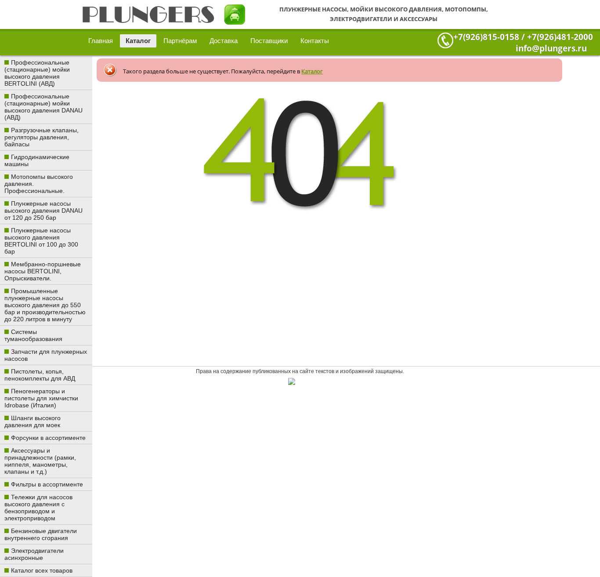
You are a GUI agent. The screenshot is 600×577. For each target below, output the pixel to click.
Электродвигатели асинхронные (34, 554)
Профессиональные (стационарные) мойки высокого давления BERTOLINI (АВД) (37, 73)
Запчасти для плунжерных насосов (45, 355)
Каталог (138, 40)
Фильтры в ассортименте (47, 484)
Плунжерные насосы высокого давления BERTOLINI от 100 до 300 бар (41, 241)
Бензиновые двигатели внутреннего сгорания (40, 534)
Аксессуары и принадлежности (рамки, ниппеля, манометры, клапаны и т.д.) (40, 461)
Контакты (314, 40)
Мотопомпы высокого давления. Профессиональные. (38, 183)
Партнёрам (180, 40)
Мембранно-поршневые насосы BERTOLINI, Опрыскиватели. (42, 271)
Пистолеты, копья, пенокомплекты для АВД (39, 375)
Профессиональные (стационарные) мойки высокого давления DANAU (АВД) (43, 107)
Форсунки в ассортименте (48, 437)
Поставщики (269, 40)
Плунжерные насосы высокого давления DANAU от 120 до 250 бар (43, 210)
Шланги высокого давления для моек (32, 421)
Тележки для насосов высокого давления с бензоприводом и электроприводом (38, 508)
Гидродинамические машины (36, 160)
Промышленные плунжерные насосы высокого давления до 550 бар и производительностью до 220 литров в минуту (45, 305)
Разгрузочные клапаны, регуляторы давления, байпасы (41, 137)
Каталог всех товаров (41, 570)
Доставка (224, 40)
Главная (100, 40)
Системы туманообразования (33, 335)
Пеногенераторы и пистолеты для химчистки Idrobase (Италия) (41, 398)
